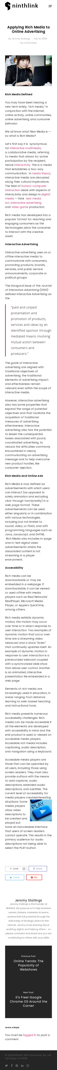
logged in (29, 1035)
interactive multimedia (25, 148)
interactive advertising (26, 203)
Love (19, 868)
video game (20, 207)
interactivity (22, 165)
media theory (41, 173)
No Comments (28, 42)
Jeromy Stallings (21, 38)
